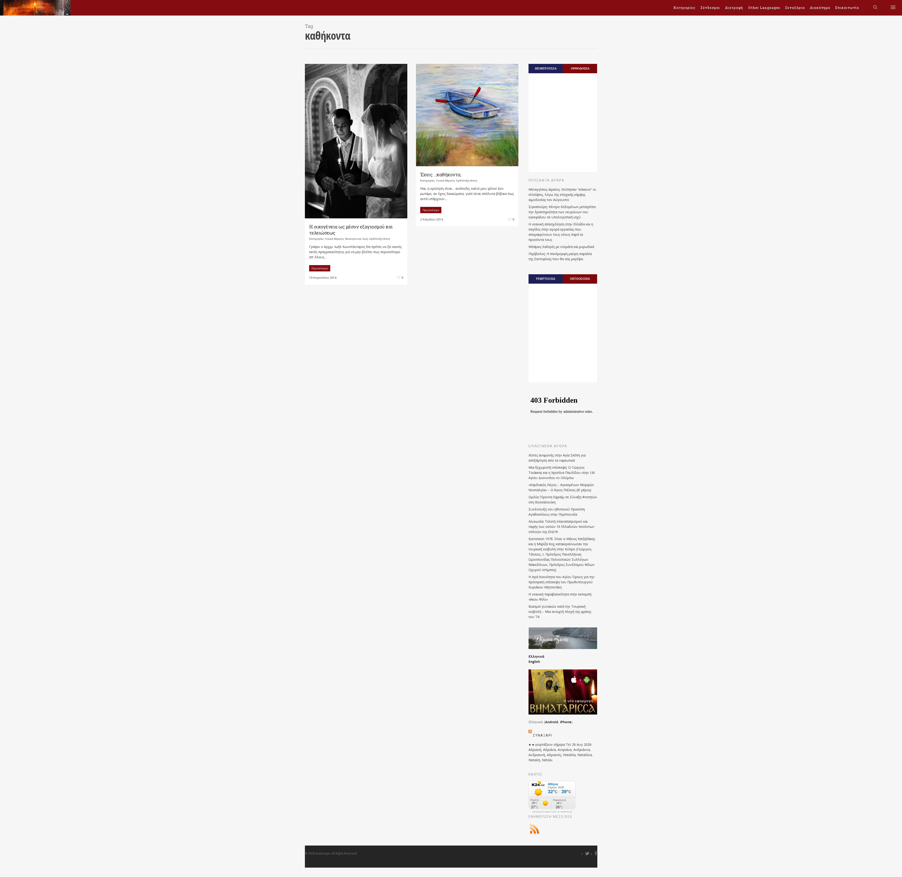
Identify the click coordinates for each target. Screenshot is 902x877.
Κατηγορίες (684, 7)
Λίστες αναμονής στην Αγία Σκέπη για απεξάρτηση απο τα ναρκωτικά (557, 458)
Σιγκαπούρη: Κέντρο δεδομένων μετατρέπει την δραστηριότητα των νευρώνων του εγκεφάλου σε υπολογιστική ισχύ (562, 212)
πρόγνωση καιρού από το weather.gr (552, 812)
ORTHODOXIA (580, 279)
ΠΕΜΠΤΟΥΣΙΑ (545, 68)
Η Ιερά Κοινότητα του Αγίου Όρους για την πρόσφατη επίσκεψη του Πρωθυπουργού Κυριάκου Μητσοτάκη (562, 582)
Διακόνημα (820, 7)
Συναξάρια (795, 7)
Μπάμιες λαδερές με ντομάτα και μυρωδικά (561, 246)
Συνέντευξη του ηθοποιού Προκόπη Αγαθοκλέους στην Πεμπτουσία (557, 512)
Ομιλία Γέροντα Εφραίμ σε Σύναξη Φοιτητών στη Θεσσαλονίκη (563, 499)
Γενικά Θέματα (334, 238)
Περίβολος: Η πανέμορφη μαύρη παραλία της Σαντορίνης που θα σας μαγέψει (560, 256)
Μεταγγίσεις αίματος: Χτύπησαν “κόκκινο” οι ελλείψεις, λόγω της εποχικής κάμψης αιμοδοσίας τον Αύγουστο (562, 194)
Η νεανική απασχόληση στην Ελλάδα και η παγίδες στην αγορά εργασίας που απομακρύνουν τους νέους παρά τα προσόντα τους (561, 232)
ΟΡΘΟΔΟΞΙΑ (580, 68)
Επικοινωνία (847, 7)
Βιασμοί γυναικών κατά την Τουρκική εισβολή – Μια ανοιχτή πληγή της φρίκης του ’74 (560, 611)
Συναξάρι (542, 735)
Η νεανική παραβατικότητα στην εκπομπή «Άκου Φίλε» (560, 597)
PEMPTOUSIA (545, 279)
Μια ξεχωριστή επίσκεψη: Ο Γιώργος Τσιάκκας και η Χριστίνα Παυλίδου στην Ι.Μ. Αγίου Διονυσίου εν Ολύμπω (562, 472)
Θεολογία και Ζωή (356, 238)
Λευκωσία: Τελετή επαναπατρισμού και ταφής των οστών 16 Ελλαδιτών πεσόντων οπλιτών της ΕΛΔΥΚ (561, 526)
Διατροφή (734, 7)
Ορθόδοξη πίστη (379, 238)
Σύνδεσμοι (710, 7)
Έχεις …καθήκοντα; (440, 174)
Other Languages (764, 7)
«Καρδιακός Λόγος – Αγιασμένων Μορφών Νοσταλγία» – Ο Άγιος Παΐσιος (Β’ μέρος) (561, 487)
